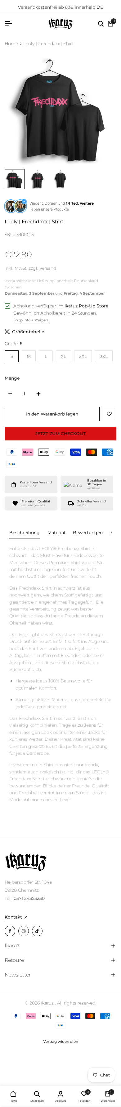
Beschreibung (24, 532)
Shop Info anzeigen (30, 320)
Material (56, 532)
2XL (83, 356)
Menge (12, 378)
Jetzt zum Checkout (60, 433)
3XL (104, 356)
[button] (109, 414)
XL (63, 356)
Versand (47, 268)
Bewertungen (88, 532)
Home (11, 43)
